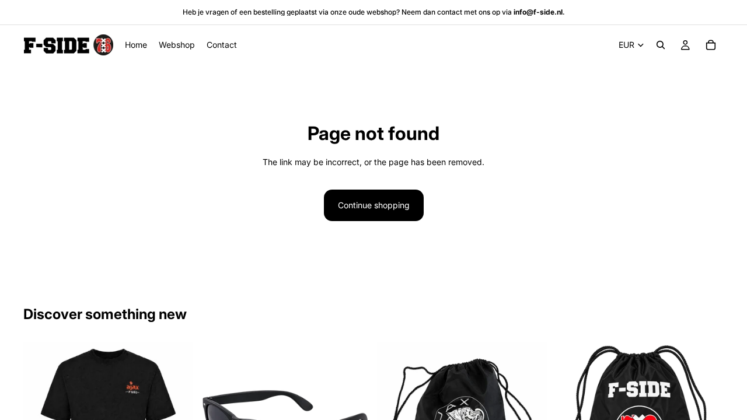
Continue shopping (374, 205)
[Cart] (711, 45)
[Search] (660, 45)
